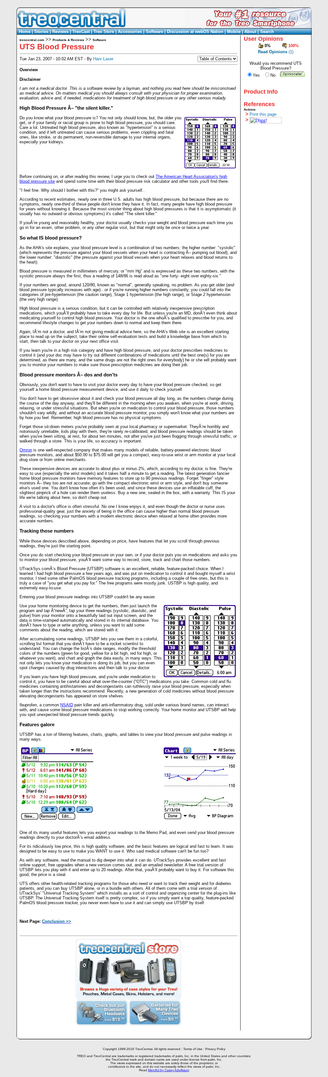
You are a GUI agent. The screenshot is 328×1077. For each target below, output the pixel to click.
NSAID (66, 705)
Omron (26, 450)
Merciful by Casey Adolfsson (168, 1070)
